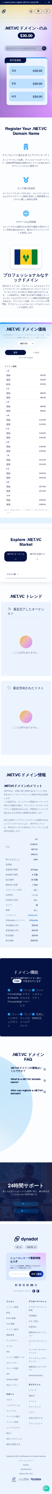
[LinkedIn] (24, 1285)
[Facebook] (16, 1285)
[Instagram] (20, 1285)
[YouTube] (31, 1285)
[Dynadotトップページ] (4, 11)
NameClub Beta (36, 1375)
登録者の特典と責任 (26, 1474)
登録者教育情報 (26, 1469)
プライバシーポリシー (26, 1460)
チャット (27, 1211)
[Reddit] (36, 1285)
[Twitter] (28, 1285)
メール (27, 1204)
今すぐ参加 (36, 1274)
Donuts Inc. (33, 915)
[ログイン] (31, 11)
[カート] (38, 11)
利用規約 (26, 1465)
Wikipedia (33, 920)
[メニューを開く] (47, 11)
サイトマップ (35, 1406)
